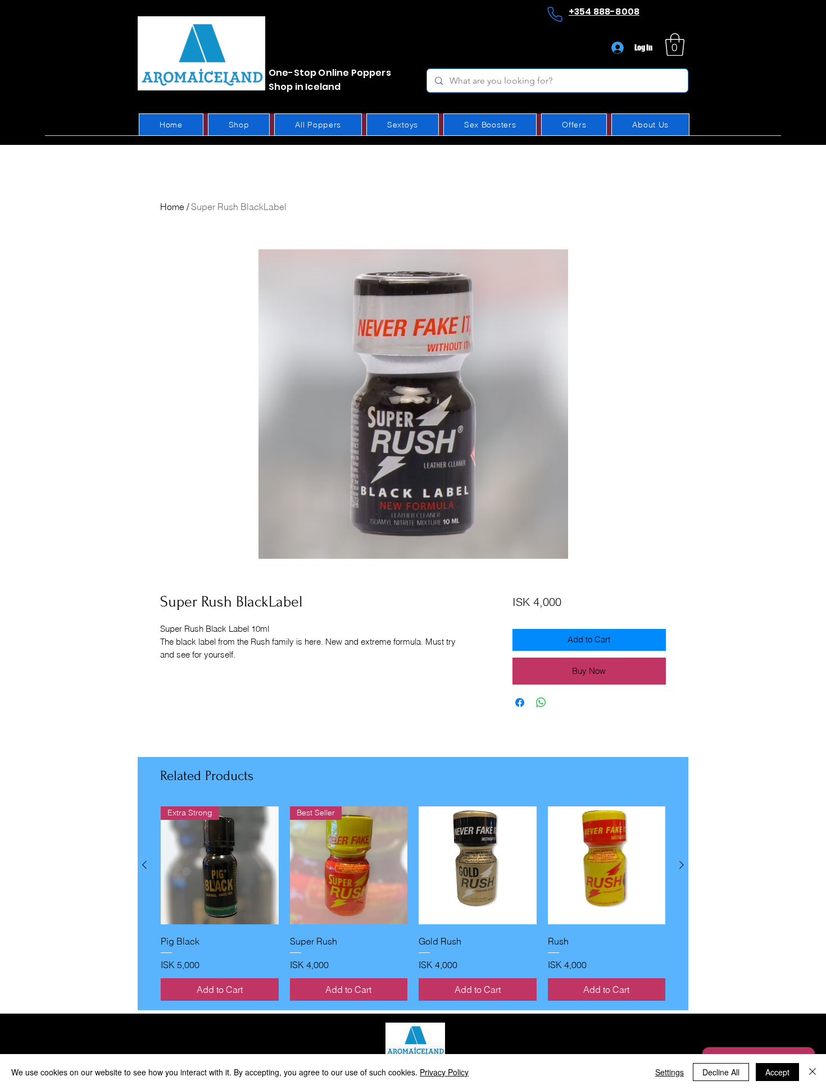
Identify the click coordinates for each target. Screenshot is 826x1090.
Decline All (720, 1072)
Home (172, 206)
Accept (777, 1072)
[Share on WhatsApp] (541, 702)
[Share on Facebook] (520, 702)
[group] (413, 903)
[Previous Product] (144, 865)
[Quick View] (478, 865)
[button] (674, 44)
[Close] (812, 1072)
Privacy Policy (444, 1072)
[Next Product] (681, 865)
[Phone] (554, 14)
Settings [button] (669, 1072)
